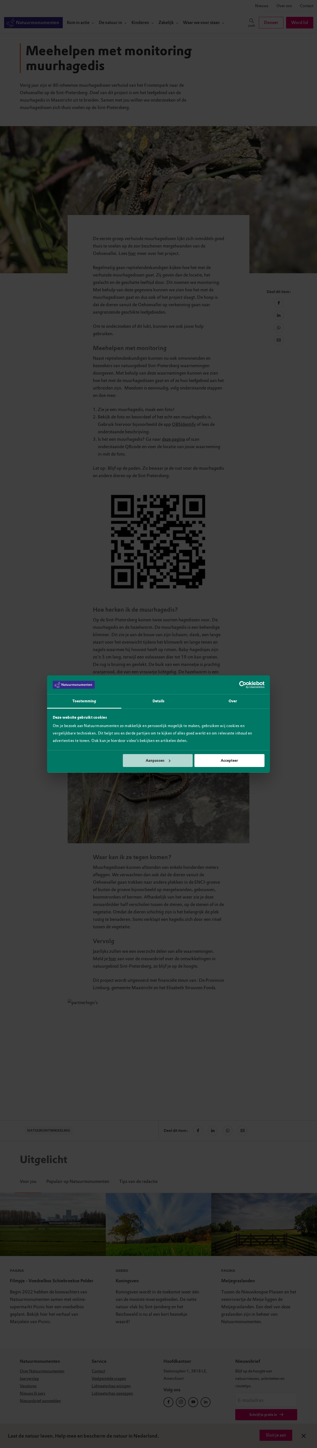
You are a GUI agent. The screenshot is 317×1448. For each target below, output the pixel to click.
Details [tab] (159, 701)
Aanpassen (155, 760)
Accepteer (229, 760)
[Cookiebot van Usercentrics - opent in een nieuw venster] (242, 684)
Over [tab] (233, 701)
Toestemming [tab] (84, 701)
